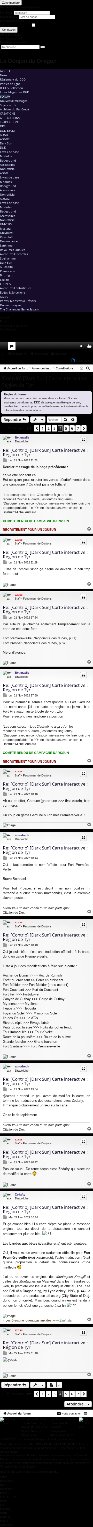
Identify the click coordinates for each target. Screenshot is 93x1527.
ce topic (25, 406)
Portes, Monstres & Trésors (18, 301)
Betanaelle (22, 437)
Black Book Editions (63, 1419)
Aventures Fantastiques (15, 288)
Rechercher (19, 353)
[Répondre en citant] (83, 440)
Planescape (7, 271)
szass (18, 539)
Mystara (5, 228)
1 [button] (43, 428)
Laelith (4, 280)
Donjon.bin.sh (59, 1423)
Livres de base (9, 152)
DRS (2, 126)
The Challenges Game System (19, 309)
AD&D (4, 135)
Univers (6, 224)
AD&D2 (5, 139)
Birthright (6, 275)
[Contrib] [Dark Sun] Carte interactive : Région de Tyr (45, 382)
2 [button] (49, 428)
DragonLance (9, 241)
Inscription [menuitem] (90, 347)
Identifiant (6, 12)
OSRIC (4, 296)
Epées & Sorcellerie (12, 292)
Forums (13, 347)
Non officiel (7, 169)
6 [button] (72, 428)
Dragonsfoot (28, 1435)
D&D (3, 147)
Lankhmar (6, 245)
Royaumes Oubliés (12, 250)
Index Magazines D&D (14, 92)
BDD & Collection (11, 88)
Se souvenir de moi (12, 20)
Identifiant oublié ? (11, 38)
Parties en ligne (10, 84)
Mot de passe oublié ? (13, 42)
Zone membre (11, 2)
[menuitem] (74, 346)
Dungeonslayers (10, 305)
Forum (5, 96)
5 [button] (66, 428)
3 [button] (54, 428)
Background (8, 160)
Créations (7, 113)
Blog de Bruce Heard (34, 1427)
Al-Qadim (6, 267)
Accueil (5, 71)
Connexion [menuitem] (82, 347)
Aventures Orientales (14, 254)
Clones (5, 284)
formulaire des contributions (23, 410)
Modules (6, 156)
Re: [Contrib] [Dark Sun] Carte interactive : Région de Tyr (45, 452)
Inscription (61, 353)
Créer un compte (10, 34)
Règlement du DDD (13, 79)
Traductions (9, 122)
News (3, 75)
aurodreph (22, 835)
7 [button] (78, 428)
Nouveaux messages (13, 101)
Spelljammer (8, 258)
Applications (10, 118)
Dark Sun (6, 143)
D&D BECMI (8, 130)
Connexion (9, 29)
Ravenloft (6, 237)
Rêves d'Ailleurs (31, 1431)
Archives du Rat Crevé (14, 109)
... (3, 353)
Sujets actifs (8, 105)
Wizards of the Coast (34, 1419)
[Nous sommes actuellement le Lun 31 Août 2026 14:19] (81, 368)
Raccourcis (5, 347)
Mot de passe (9, 16)
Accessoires (7, 165)
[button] (29, 428)
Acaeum (56, 1427)
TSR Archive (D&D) (33, 1423)
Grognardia (58, 1431)
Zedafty (20, 1194)
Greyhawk (6, 233)
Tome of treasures (62, 1435)
